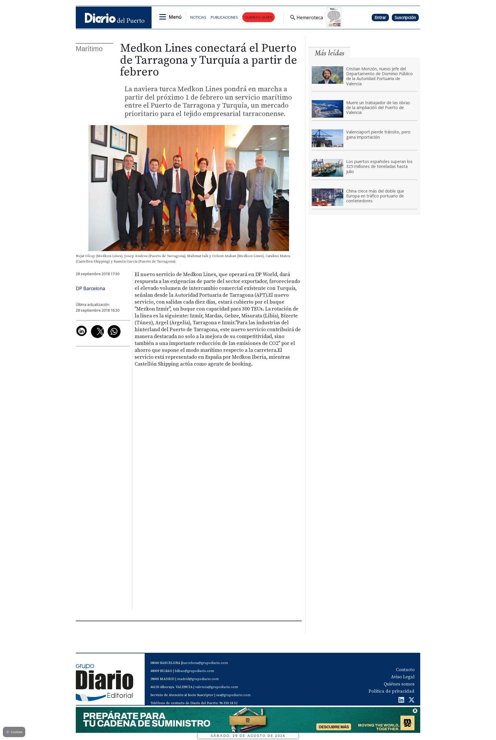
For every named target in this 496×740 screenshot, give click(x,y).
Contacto (405, 670)
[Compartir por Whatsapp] (114, 331)
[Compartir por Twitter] (97, 331)
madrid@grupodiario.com (198, 679)
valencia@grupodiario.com (216, 687)
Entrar (380, 17)
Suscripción (405, 17)
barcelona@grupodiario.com (205, 663)
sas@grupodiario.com (233, 695)
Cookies (14, 732)
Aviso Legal (402, 677)
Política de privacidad (391, 691)
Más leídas (329, 53)
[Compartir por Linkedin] (81, 331)
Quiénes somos (399, 684)
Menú (175, 17)
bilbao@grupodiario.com (194, 671)
